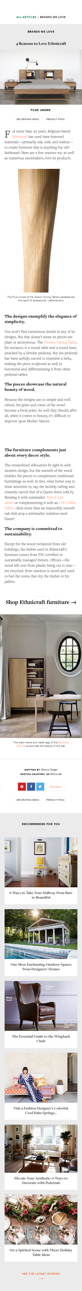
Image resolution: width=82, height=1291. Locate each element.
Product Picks (55, 119)
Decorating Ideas (28, 119)
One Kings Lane (39, 7)
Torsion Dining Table (60, 342)
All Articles (26, 17)
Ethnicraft (19, 136)
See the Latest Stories (41, 1273)
